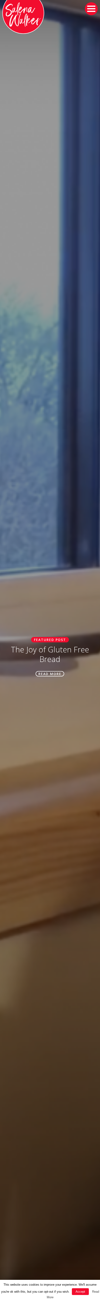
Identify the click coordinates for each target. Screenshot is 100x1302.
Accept (80, 1291)
